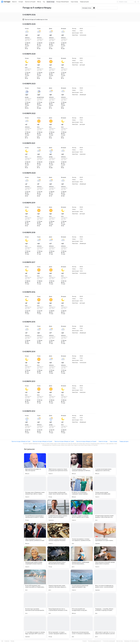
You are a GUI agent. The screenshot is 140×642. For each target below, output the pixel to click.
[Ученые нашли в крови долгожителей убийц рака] (105, 487)
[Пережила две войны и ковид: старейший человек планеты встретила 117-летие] (35, 557)
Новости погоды (103, 441)
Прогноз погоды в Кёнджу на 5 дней (42, 441)
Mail (2, 641)
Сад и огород (113, 441)
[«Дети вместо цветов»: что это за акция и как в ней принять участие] (105, 627)
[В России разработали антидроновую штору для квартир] (82, 604)
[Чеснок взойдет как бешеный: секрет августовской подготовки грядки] (58, 487)
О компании (6, 641)
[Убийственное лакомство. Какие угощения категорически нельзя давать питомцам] (58, 464)
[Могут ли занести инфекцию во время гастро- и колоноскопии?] (105, 581)
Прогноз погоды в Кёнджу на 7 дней (64, 441)
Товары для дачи (123, 441)
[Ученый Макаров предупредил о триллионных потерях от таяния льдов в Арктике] (35, 511)
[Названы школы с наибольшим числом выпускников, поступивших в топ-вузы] (82, 557)
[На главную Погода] (6, 1)
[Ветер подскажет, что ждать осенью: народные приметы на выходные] (58, 627)
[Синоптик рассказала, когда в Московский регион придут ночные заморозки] (58, 557)
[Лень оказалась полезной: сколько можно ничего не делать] (105, 557)
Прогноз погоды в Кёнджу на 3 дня (21, 441)
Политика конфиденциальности (94, 641)
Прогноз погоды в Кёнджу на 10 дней (86, 441)
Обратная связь (119, 641)
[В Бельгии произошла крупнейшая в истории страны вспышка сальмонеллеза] (105, 534)
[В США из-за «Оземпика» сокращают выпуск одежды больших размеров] (82, 487)
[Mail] (2, 1)
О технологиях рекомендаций (109, 641)
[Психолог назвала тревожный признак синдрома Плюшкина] (58, 534)
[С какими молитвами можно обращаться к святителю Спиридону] (105, 464)
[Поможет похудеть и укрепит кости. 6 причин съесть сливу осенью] (82, 511)
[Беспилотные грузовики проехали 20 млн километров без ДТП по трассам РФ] (35, 604)
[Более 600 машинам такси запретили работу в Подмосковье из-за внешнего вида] (35, 581)
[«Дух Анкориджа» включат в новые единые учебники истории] (35, 534)
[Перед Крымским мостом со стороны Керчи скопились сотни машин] (58, 604)
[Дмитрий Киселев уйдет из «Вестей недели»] (35, 464)
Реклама (12, 641)
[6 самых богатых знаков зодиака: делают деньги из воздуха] (58, 511)
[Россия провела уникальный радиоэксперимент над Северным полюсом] (82, 581)
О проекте (84, 641)
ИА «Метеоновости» (134, 641)
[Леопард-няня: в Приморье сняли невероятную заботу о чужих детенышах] (35, 487)
